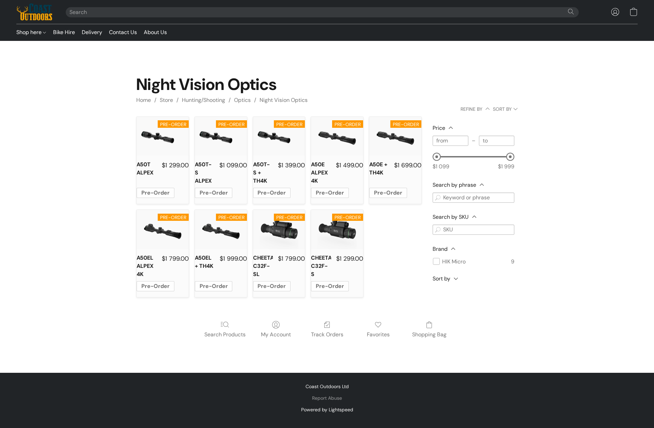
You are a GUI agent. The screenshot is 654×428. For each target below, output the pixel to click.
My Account (276, 334)
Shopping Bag (429, 334)
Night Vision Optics (284, 100)
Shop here (29, 32)
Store (166, 100)
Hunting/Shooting (203, 100)
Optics (242, 100)
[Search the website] (571, 11)
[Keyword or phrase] (438, 198)
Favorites (378, 334)
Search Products (225, 334)
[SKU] (438, 230)
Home (143, 100)
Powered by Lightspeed (327, 410)
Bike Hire (64, 32)
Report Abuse (327, 398)
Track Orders (327, 334)
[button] (34, 11)
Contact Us (123, 32)
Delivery (92, 32)
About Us (155, 32)
